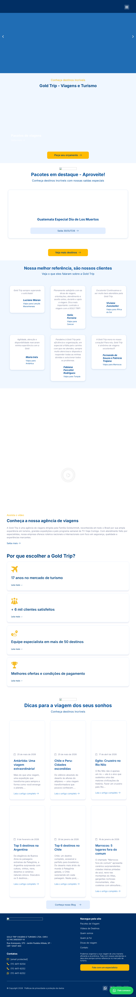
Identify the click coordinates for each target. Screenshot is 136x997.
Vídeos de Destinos (89, 928)
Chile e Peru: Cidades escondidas (63, 764)
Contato (84, 947)
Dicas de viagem (88, 942)
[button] (3, 36)
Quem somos (86, 933)
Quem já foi (86, 938)
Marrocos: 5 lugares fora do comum (106, 849)
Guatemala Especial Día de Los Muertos (68, 219)
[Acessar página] (68, 119)
